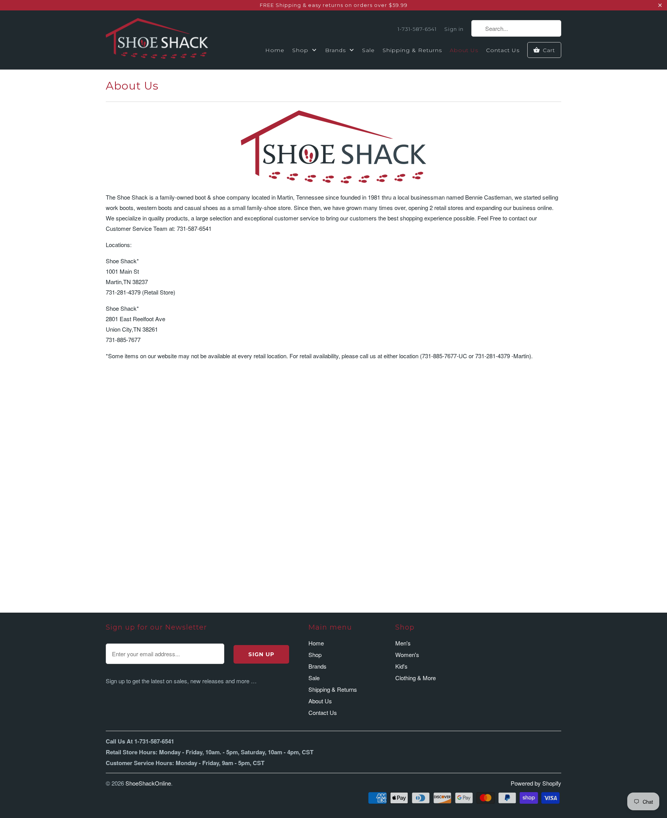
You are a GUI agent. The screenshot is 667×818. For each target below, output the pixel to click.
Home (274, 50)
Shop (301, 50)
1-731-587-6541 (417, 29)
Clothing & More (415, 678)
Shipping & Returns (412, 50)
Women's (407, 654)
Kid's (401, 666)
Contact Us (503, 50)
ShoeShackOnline (148, 783)
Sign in (454, 29)
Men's (403, 643)
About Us (464, 50)
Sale (368, 50)
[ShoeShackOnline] (157, 39)
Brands (336, 50)
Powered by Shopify (536, 783)
